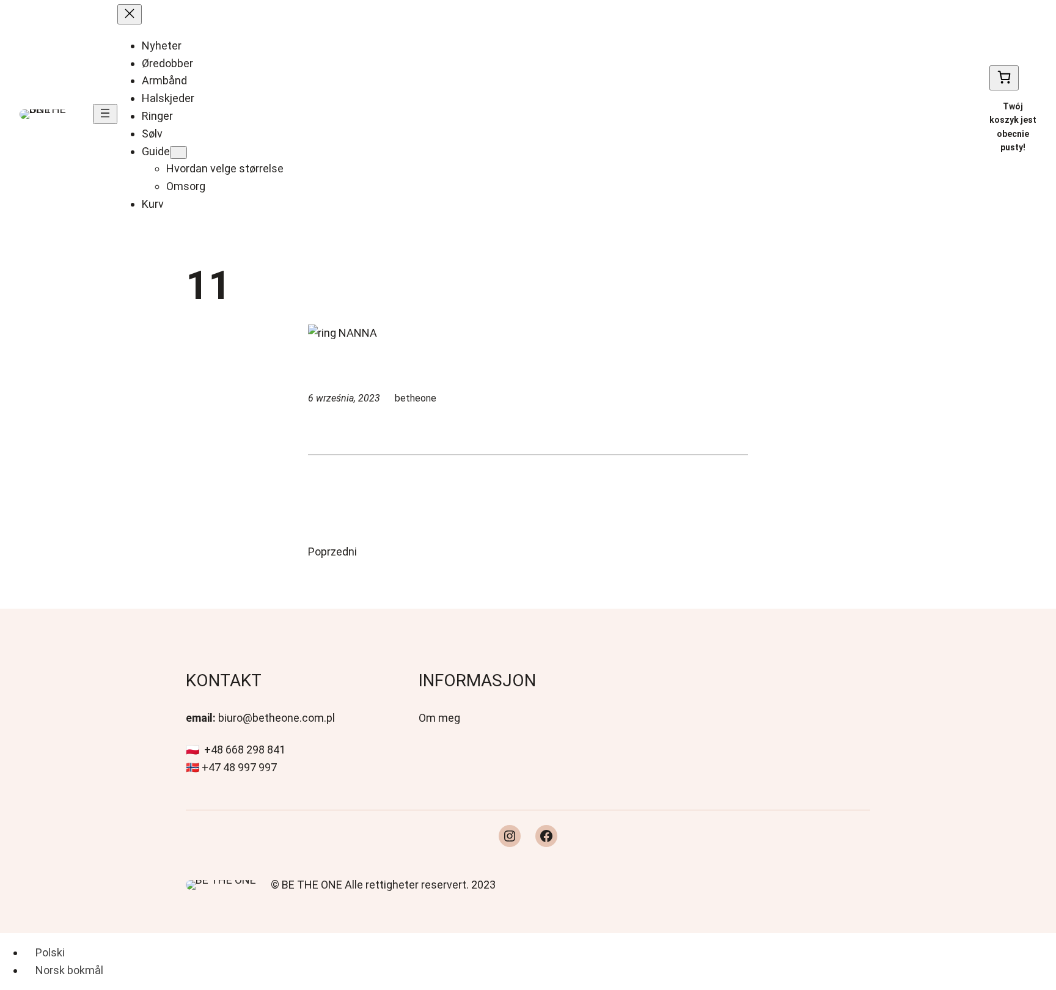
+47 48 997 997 (239, 767)
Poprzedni (332, 551)
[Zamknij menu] (129, 14)
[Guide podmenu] (178, 152)
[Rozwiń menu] (105, 114)
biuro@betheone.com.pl (276, 717)
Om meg (439, 717)
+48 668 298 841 (244, 749)
